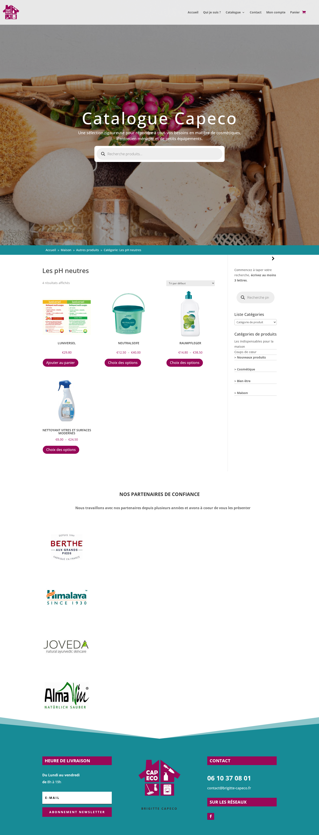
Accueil (193, 12)
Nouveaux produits (251, 357)
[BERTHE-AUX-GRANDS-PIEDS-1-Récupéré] (66, 570)
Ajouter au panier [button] (60, 362)
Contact (255, 12)
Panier (295, 12)
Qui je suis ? (212, 12)
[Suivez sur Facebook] (210, 816)
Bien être (243, 381)
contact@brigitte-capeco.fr (229, 788)
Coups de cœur (245, 352)
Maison (242, 393)
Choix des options (123, 362)
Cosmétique (246, 369)
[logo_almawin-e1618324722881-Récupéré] (66, 721)
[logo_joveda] (66, 671)
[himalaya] (66, 620)
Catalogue (233, 12)
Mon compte (275, 12)
